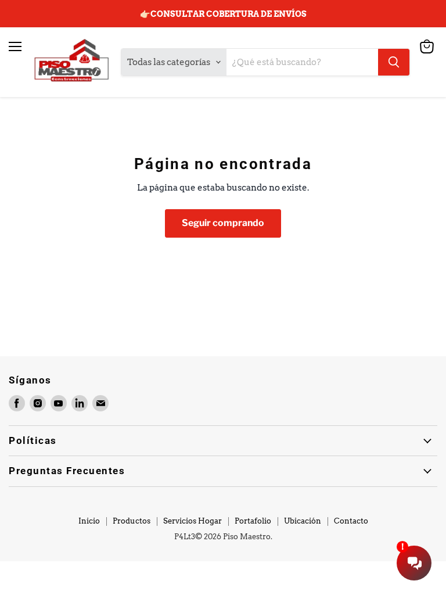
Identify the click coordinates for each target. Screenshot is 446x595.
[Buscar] (393, 62)
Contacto (351, 521)
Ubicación (302, 521)
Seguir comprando (223, 222)
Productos (131, 521)
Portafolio (253, 521)
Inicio (89, 521)
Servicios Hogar (192, 521)
